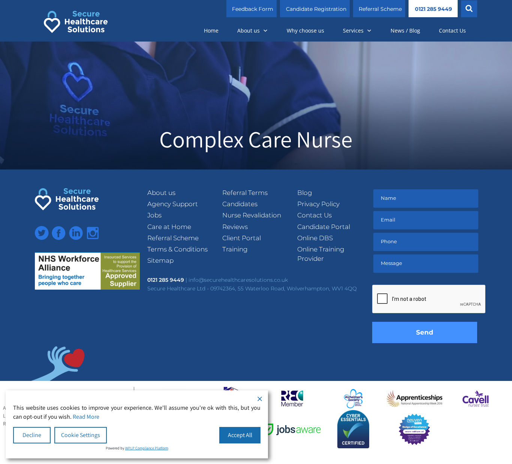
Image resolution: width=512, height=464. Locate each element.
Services (353, 30)
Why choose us (305, 30)
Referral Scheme (380, 9)
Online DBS (315, 238)
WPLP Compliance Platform (146, 448)
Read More (86, 417)
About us (248, 30)
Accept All (240, 435)
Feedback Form (252, 9)
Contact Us (452, 30)
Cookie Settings (80, 435)
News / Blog (405, 30)
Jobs (154, 215)
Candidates (239, 204)
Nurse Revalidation (251, 215)
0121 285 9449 (433, 9)
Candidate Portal (323, 227)
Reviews (235, 227)
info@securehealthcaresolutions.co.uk (238, 280)
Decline (31, 435)
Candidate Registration (316, 9)
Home (211, 30)
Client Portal (241, 238)
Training (235, 249)
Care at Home (169, 227)
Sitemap (160, 260)
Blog (304, 192)
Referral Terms (245, 192)
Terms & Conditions (177, 249)
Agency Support (172, 204)
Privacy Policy (318, 204)
